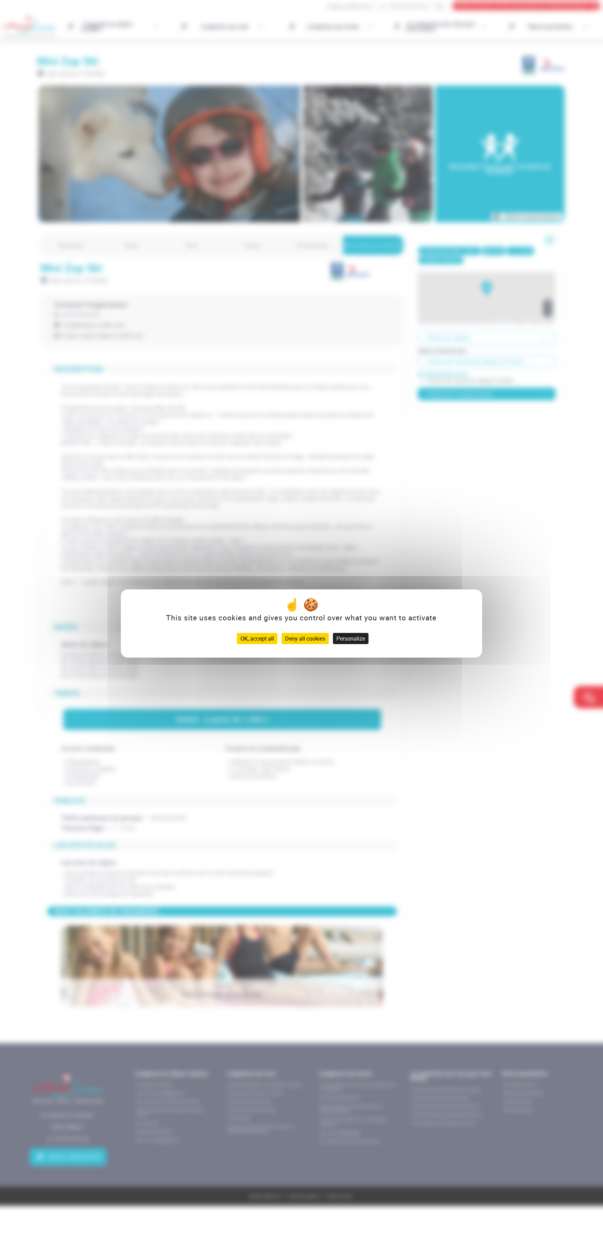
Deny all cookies (305, 638)
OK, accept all (257, 638)
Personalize (350, 638)
